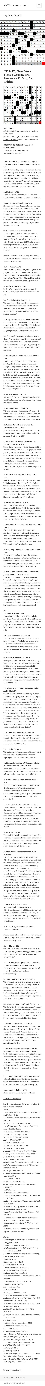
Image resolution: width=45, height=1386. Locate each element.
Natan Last (21, 1377)
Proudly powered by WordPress (13, 1383)
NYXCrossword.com (15, 5)
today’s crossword (20, 131)
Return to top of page (12, 1098)
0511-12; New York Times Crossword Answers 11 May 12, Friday (18, 76)
